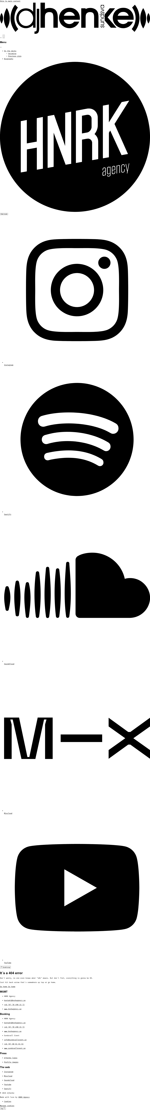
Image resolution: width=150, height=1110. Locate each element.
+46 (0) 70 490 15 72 (14, 1005)
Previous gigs (14, 56)
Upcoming (12, 54)
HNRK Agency (24, 1097)
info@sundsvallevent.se (15, 1040)
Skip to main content (10, 1)
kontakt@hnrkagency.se (15, 1000)
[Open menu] (4, 36)
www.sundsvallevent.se (15, 1048)
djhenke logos (10, 1058)
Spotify (7, 1089)
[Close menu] (1, 47)
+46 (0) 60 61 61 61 (13, 1044)
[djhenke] (75, 33)
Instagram (8, 1072)
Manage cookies (7, 1106)
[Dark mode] (1, 37)
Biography (8, 59)
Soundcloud (9, 1080)
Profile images (11, 1062)
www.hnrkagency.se (12, 1009)
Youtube (7, 1085)
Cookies (7, 1102)
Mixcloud (8, 1076)
